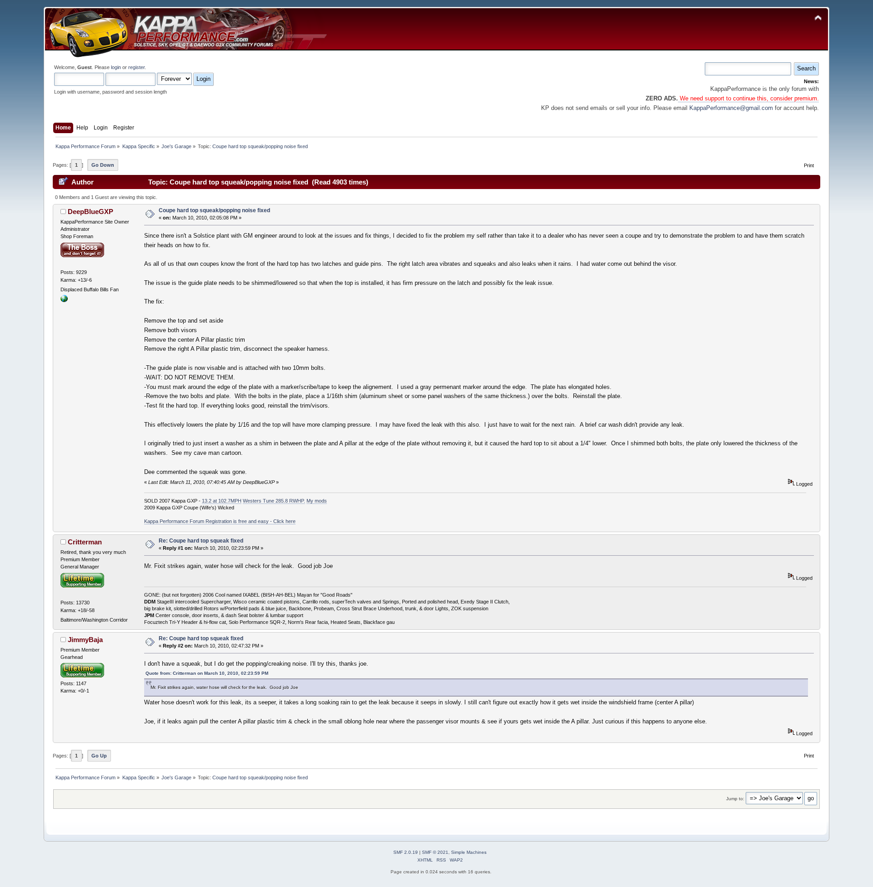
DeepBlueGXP (90, 211)
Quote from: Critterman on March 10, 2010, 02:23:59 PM (207, 673)
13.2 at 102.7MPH (221, 500)
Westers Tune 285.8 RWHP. (274, 500)
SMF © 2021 (435, 852)
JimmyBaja (85, 639)
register (136, 67)
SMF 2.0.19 (405, 852)
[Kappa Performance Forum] (64, 300)
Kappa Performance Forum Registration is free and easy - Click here (220, 521)
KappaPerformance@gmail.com (731, 108)
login (116, 67)
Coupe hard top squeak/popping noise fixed (214, 210)
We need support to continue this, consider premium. (748, 98)
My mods (316, 500)
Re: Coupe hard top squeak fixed (201, 541)
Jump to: (735, 798)
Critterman (85, 542)
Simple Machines (469, 852)
